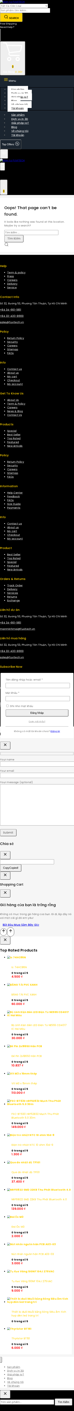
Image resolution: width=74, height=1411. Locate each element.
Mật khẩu (16, 693)
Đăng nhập (37, 712)
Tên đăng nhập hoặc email (27, 680)
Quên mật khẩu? (37, 721)
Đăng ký (55, 731)
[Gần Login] (5, 876)
